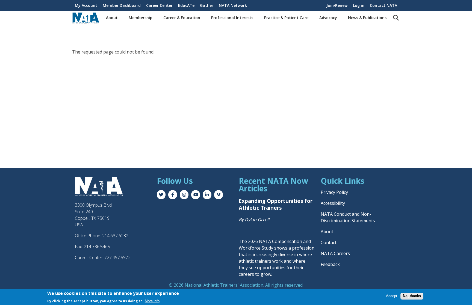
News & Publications (367, 17)
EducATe (186, 5)
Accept (391, 296)
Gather (206, 5)
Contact (329, 242)
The (243, 241)
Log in (358, 5)
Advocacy (328, 17)
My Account (86, 5)
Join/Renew (336, 5)
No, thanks (412, 296)
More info (152, 301)
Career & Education (181, 17)
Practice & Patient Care (286, 17)
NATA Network (233, 5)
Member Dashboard (122, 5)
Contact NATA (383, 5)
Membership (140, 17)
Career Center (159, 5)
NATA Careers (335, 253)
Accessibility (333, 203)
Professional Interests (232, 17)
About (112, 17)
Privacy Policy (334, 192)
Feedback (330, 264)
